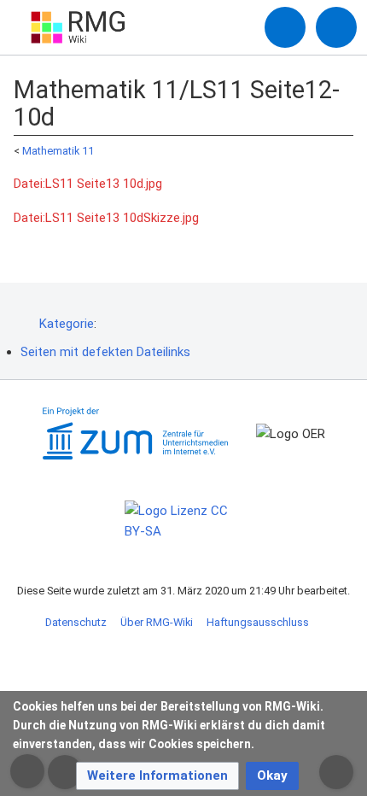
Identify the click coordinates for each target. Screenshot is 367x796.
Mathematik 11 (58, 150)
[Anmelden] (285, 27)
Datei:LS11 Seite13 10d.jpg (88, 183)
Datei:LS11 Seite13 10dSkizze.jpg (106, 217)
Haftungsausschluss (258, 622)
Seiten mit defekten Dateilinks (105, 352)
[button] (157, 776)
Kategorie (66, 323)
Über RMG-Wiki (156, 622)
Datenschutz (76, 622)
